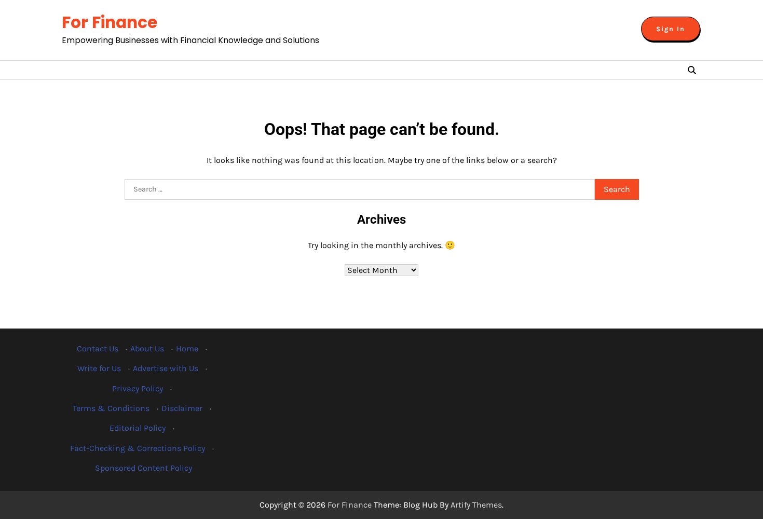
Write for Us (99, 368)
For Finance (109, 22)
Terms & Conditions (111, 408)
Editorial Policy (138, 428)
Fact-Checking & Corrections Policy (137, 448)
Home (187, 348)
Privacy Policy (137, 388)
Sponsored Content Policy (143, 468)
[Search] (692, 70)
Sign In (670, 29)
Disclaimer (181, 408)
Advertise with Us (165, 368)
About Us (147, 348)
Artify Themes (476, 505)
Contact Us (97, 348)
